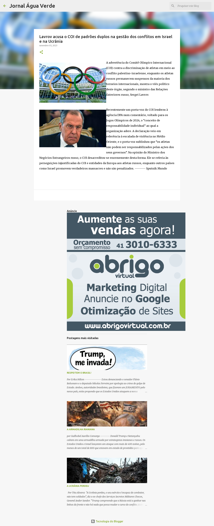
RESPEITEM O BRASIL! (79, 372)
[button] (41, 52)
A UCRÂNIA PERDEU (78, 486)
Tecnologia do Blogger (109, 521)
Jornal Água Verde (32, 6)
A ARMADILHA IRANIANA (81, 429)
